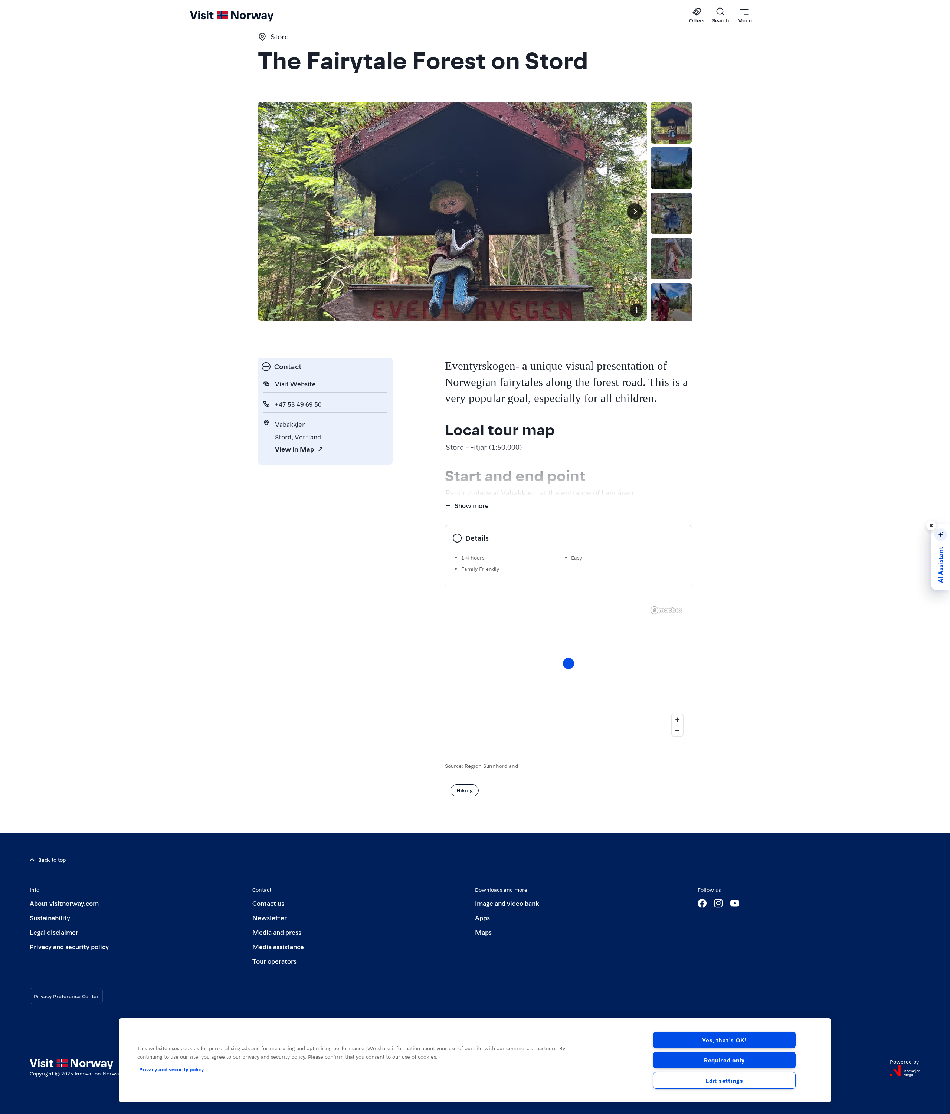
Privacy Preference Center (66, 996)
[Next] (635, 211)
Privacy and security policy (69, 946)
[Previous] (270, 211)
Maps (483, 932)
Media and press (276, 932)
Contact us (268, 903)
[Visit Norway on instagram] (718, 903)
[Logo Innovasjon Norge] (905, 1071)
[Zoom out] (677, 730)
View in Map (294, 449)
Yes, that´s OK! (724, 1040)
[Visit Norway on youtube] (734, 903)
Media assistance (278, 946)
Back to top (52, 859)
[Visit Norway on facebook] (702, 903)
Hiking (464, 790)
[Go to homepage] (244, 16)
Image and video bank (507, 903)
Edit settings (724, 1080)
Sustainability (50, 917)
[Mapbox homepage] (666, 610)
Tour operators (274, 961)
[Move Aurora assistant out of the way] (931, 525)
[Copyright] (636, 310)
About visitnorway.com (64, 903)
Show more (472, 505)
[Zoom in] (677, 719)
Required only (724, 1060)
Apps (482, 917)
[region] (569, 671)
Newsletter (269, 917)
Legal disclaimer (54, 932)
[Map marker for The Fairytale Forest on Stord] (568, 663)
